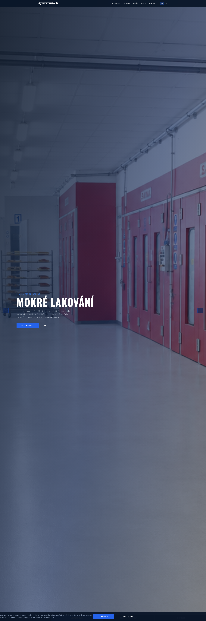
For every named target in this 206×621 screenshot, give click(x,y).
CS (162, 3)
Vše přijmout (104, 616)
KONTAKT (48, 327)
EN (166, 3)
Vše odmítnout (126, 616)
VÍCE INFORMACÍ (27, 327)
